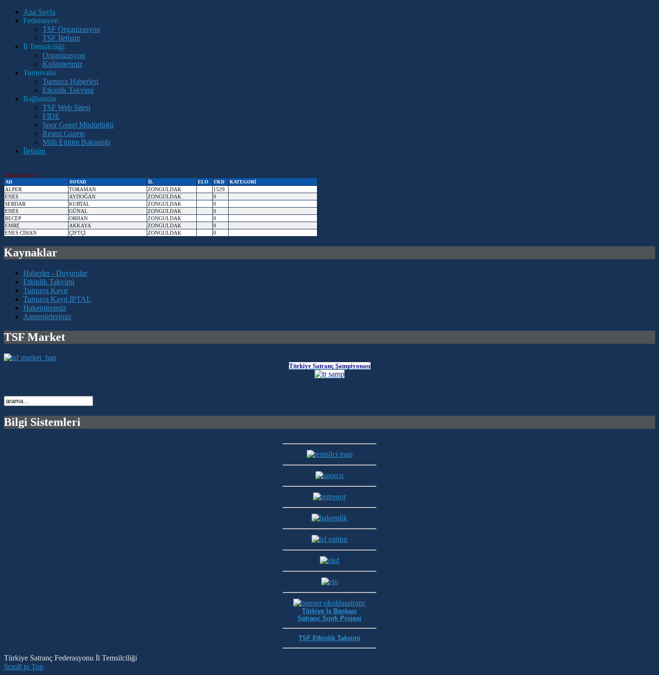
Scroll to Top (23, 666)
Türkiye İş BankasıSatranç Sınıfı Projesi (329, 614)
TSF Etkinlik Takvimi (329, 638)
